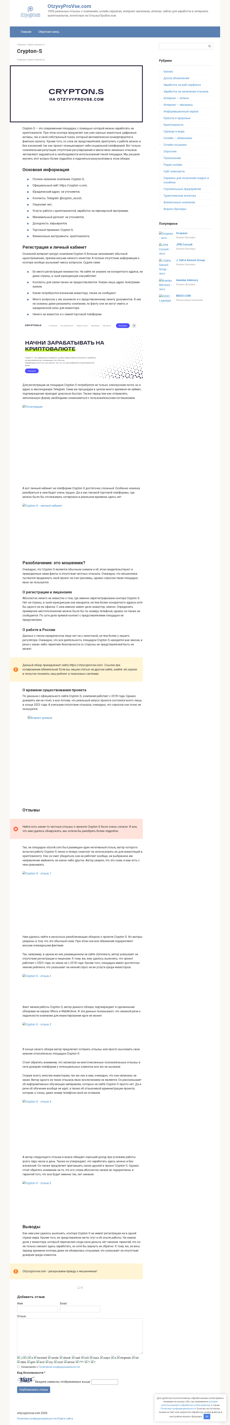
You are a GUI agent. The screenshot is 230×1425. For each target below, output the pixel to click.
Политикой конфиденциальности (59, 1367)
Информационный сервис (181, 111)
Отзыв (21, 1316)
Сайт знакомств (174, 171)
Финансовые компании (179, 202)
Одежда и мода (174, 131)
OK (206, 1416)
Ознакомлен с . (50, 1367)
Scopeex (181, 233)
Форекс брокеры (175, 209)
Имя (20, 1303)
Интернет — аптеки (176, 98)
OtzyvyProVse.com (69, 6)
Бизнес (168, 71)
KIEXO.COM (183, 295)
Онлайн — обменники (178, 138)
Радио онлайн (173, 164)
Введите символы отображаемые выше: (63, 1382)
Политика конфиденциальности (36, 1418)
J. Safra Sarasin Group (190, 260)
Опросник (170, 151)
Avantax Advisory (187, 280)
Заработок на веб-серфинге (182, 85)
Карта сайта (65, 1418)
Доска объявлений (176, 78)
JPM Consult (184, 244)
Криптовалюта (36, 59)
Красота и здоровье (177, 118)
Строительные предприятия (182, 189)
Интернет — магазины (178, 105)
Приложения (172, 158)
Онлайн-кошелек (175, 144)
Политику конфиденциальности (178, 1408)
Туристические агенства (180, 195)
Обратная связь (48, 31)
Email (63, 1303)
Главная (26, 31)
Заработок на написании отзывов (186, 91)
